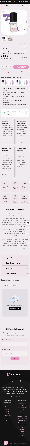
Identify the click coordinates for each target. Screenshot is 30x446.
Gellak (8, 404)
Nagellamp (8, 417)
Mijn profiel (22, 405)
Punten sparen (22, 414)
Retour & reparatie (22, 416)
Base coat (8, 407)
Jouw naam (6, 349)
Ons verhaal (22, 409)
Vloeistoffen (8, 415)
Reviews (22, 429)
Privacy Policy (22, 433)
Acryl (7, 413)
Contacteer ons (22, 403)
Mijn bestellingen (22, 407)
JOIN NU (15, 359)
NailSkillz (15, 443)
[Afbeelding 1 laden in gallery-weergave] (4, 38)
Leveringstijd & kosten (22, 418)
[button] (19, 5)
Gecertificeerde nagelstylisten (22, 423)
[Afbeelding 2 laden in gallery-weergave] (10, 38)
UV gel (8, 409)
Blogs (22, 431)
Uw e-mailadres (7, 339)
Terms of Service (22, 435)
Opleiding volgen (22, 427)
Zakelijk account (22, 411)
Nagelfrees (8, 420)
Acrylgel (8, 411)
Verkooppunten (22, 420)
